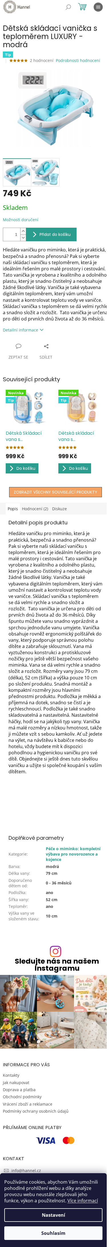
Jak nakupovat (16, 1082)
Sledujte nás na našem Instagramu (57, 965)
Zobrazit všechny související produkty (55, 492)
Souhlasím (53, 1233)
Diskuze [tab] (59, 508)
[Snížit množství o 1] (23, 237)
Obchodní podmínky (22, 1096)
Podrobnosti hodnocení (78, 60)
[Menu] (98, 7)
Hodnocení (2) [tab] (35, 508)
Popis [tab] (13, 508)
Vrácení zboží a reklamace (27, 1104)
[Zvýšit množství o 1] (23, 231)
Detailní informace (20, 330)
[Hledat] (68, 7)
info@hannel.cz (26, 1170)
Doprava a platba (19, 1089)
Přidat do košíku (55, 234)
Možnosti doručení (20, 219)
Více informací (82, 1201)
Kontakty (11, 1075)
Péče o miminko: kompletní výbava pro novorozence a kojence (73, 854)
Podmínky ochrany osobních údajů (36, 1111)
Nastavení (53, 1215)
